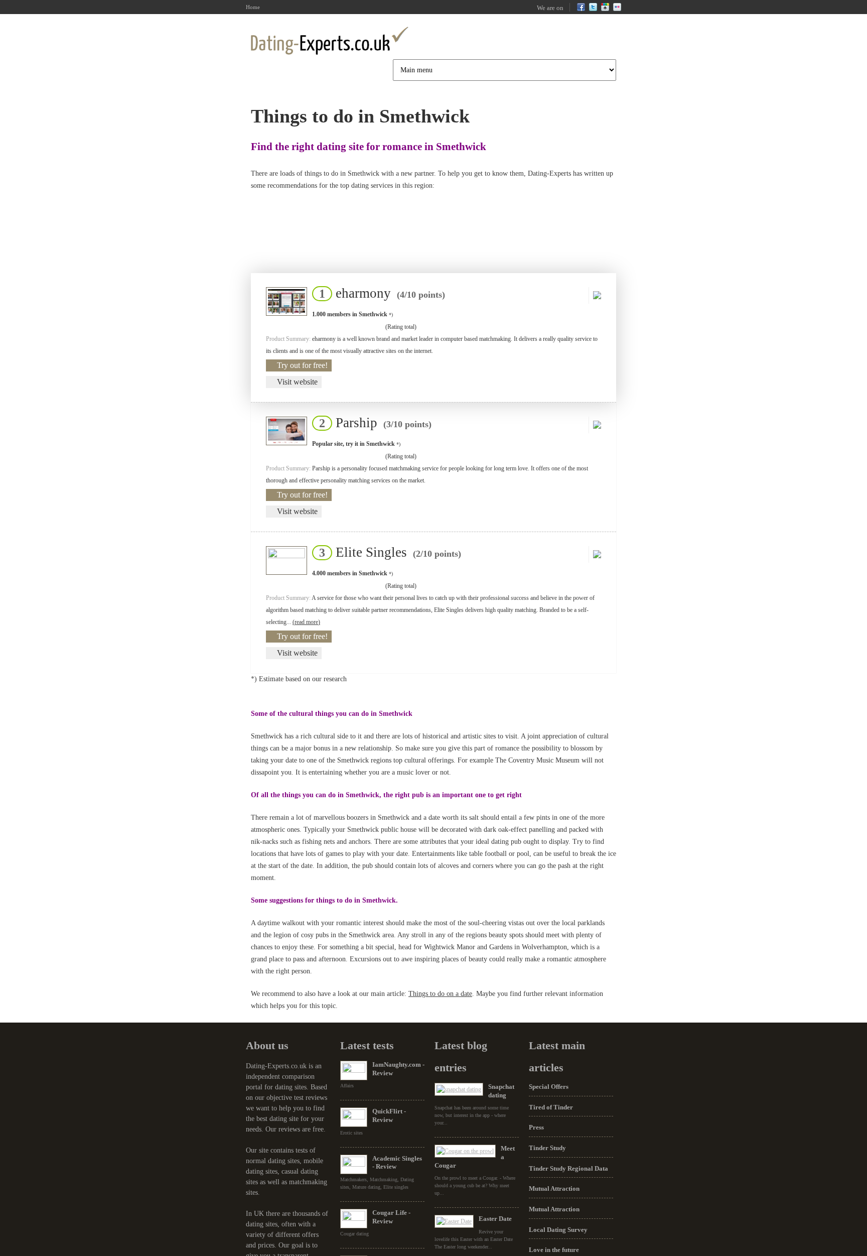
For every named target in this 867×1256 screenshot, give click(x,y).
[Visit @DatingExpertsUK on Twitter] (593, 9)
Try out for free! (302, 365)
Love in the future (554, 1249)
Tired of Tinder (551, 1107)
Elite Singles (387, 552)
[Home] (329, 40)
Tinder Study (547, 1148)
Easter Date (495, 1218)
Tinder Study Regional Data (568, 1168)
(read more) (306, 621)
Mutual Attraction (554, 1188)
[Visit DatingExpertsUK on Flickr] (617, 9)
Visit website (297, 382)
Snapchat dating (501, 1091)
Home (253, 7)
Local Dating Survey (558, 1229)
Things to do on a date (440, 993)
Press (536, 1127)
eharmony (379, 293)
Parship (372, 422)
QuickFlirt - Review (389, 1115)
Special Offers (548, 1086)
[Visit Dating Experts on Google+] (605, 9)
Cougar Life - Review (391, 1217)
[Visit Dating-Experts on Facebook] (581, 9)
